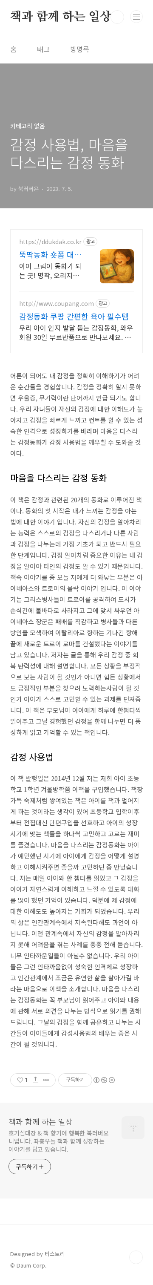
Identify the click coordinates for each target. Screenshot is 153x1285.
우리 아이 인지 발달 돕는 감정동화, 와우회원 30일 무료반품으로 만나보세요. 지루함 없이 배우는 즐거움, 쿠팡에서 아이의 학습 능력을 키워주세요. (76, 332)
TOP (136, 1257)
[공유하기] (35, 1080)
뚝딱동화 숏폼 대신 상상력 (50, 254)
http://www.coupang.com (56, 303)
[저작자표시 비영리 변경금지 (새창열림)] (103, 1080)
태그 (43, 49)
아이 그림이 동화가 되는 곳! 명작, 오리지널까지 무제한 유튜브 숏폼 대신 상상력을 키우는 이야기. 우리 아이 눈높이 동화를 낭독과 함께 (50, 270)
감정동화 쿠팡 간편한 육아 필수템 (74, 316)
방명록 (79, 49)
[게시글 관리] (46, 1080)
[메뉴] (136, 16)
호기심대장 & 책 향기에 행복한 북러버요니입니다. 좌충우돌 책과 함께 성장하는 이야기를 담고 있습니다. (58, 1141)
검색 (117, 17)
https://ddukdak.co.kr (50, 241)
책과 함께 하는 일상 (60, 17)
